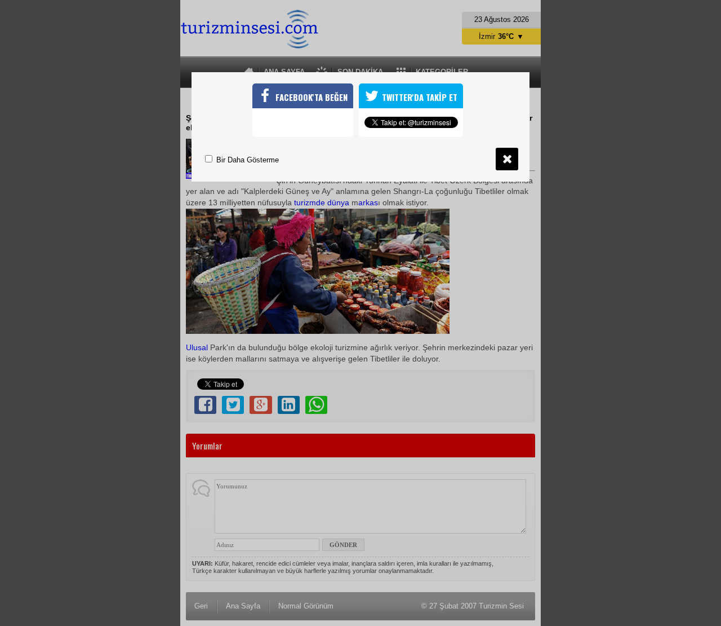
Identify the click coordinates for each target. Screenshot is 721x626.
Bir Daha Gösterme (246, 160)
